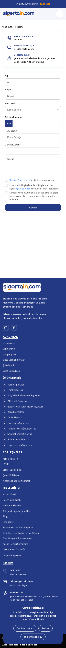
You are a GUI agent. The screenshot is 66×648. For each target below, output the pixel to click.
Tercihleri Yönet (25, 628)
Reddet (45, 628)
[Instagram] (6, 328)
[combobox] (29, 108)
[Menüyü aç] (59, 13)
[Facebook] (14, 328)
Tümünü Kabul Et (33, 636)
